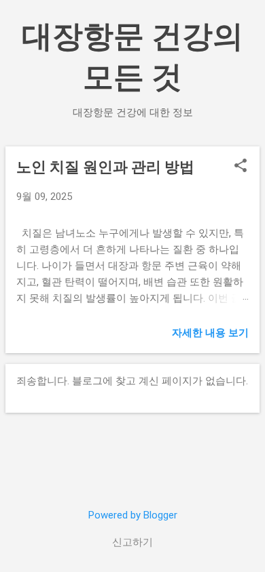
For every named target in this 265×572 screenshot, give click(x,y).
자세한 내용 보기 (210, 333)
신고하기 (132, 542)
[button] (240, 166)
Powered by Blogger (132, 515)
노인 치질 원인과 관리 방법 (105, 167)
